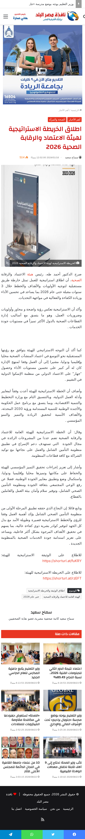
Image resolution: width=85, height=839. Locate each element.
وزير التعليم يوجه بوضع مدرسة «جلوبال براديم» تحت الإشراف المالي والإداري (63, 720)
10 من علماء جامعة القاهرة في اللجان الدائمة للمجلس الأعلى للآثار (21, 767)
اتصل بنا (17, 808)
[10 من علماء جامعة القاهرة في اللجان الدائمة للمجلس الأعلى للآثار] (20, 747)
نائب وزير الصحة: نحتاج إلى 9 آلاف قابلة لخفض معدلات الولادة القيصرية (63, 767)
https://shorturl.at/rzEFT (62, 578)
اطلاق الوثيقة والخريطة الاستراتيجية (46, 590)
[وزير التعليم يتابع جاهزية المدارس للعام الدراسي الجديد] (20, 653)
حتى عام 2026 (31, 596)
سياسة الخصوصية (36, 808)
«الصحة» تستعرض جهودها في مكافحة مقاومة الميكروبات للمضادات (22, 720)
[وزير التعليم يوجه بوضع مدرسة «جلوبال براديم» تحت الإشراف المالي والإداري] (62, 701)
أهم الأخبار (64, 110)
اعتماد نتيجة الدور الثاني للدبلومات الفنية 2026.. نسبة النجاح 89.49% (65, 673)
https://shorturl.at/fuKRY (62, 561)
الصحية (76, 280)
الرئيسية (75, 110)
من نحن (55, 808)
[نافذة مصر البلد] (45, 16)
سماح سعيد (71, 157)
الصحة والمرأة (57, 119)
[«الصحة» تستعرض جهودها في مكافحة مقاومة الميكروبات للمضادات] (20, 701)
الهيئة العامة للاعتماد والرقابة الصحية (62, 596)
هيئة (30, 274)
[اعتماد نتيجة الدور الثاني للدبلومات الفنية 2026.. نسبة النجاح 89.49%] (62, 653)
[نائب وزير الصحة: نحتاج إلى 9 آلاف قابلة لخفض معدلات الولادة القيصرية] (62, 747)
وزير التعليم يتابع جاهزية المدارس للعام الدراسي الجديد (24, 673)
